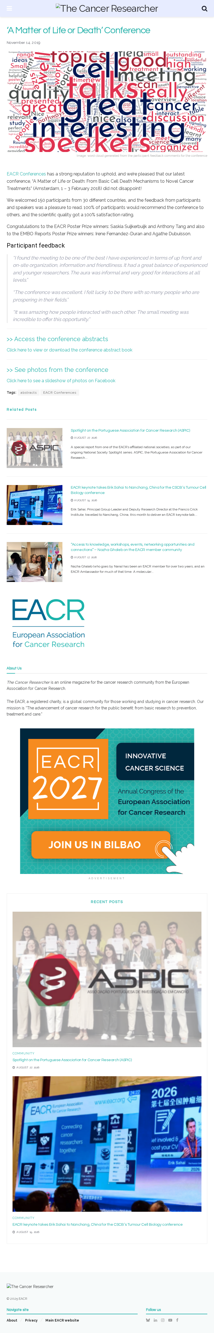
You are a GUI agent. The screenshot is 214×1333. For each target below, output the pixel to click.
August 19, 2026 (85, 500)
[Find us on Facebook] (177, 1320)
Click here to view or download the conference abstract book (69, 350)
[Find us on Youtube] (170, 1320)
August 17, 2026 (85, 557)
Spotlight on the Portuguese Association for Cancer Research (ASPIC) (130, 431)
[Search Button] (204, 8)
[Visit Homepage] (107, 8)
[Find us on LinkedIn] (155, 1320)
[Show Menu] (9, 8)
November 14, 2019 (23, 43)
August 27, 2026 (85, 437)
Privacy (31, 1320)
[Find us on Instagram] (162, 1320)
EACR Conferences (27, 174)
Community (24, 1053)
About (12, 1320)
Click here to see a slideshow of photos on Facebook (61, 380)
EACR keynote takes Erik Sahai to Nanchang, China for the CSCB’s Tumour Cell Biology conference (98, 1225)
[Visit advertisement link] (107, 801)
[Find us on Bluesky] (148, 1320)
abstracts (29, 393)
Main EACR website (62, 1320)
